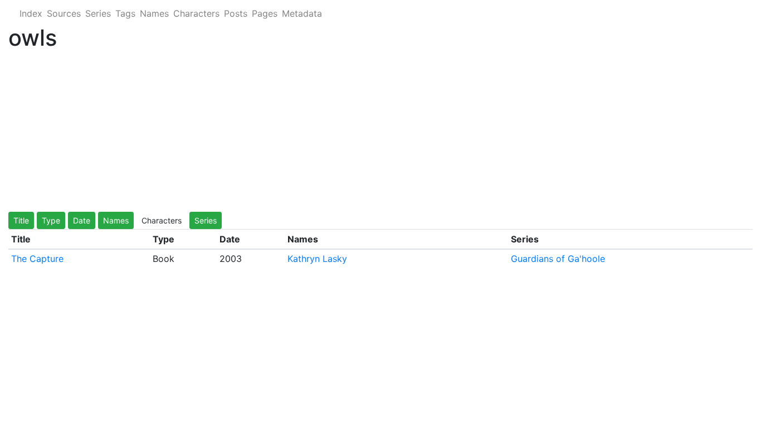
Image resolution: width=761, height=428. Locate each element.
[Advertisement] (342, 134)
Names (154, 13)
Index (30, 13)
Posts (235, 13)
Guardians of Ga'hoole (558, 258)
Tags (125, 13)
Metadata (302, 13)
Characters (196, 13)
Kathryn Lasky (317, 258)
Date (81, 220)
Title (21, 220)
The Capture (37, 258)
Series (98, 13)
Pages (264, 13)
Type (51, 220)
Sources (64, 13)
